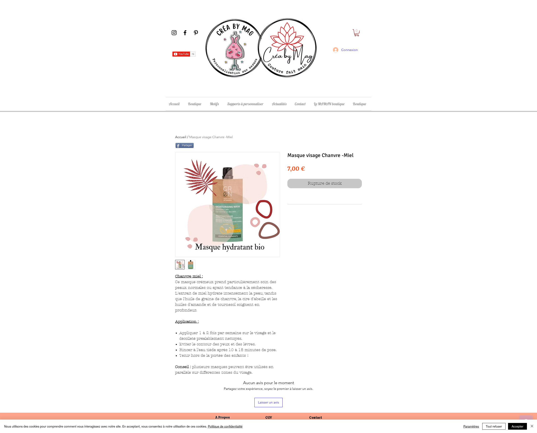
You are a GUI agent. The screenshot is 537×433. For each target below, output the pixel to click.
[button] (357, 32)
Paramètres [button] (471, 426)
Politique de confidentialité (225, 426)
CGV (268, 417)
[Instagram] (174, 32)
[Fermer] (531, 426)
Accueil (180, 137)
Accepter (517, 426)
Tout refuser (494, 426)
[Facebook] (185, 32)
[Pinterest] (196, 32)
